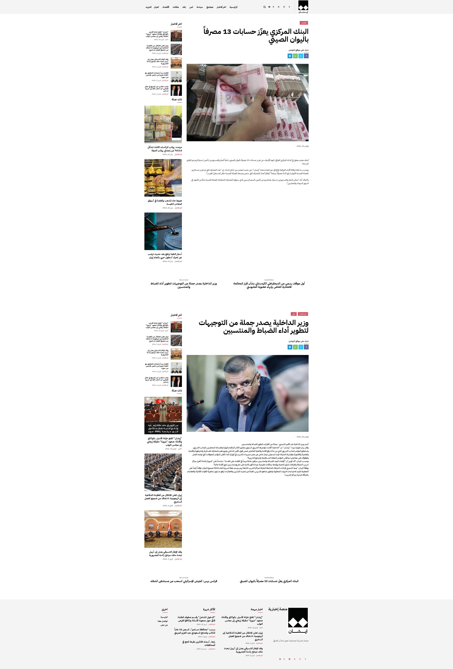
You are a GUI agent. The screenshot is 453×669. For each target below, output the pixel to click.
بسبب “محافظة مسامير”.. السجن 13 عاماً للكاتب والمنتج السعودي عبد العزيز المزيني (194, 631)
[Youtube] (269, 7)
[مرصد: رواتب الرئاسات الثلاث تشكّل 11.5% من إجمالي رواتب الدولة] (163, 124)
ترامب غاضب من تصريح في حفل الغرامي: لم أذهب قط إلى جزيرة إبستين (156, 88)
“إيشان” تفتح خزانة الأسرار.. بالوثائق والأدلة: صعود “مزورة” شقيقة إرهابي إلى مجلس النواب (157, 34)
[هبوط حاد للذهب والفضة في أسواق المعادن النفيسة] (163, 178)
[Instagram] (284, 7)
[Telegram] (290, 56)
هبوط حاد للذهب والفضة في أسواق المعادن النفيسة (165, 202)
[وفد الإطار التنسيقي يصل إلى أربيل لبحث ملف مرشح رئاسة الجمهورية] (176, 63)
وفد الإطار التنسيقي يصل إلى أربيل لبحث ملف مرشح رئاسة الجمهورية (157, 61)
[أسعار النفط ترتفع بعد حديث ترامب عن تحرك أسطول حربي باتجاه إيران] (163, 231)
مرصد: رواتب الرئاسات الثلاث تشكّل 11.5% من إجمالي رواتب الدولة (165, 148)
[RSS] (279, 7)
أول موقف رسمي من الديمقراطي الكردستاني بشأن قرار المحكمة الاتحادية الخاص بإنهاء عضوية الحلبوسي (269, 285)
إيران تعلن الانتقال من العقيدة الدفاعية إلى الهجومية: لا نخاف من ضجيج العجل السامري (157, 47)
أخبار (166, 39)
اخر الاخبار (165, 53)
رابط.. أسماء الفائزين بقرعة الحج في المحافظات (198, 643)
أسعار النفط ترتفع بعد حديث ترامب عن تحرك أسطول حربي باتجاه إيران (165, 255)
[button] (264, 7)
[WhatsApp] (295, 56)
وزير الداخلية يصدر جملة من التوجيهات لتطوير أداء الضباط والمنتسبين (184, 285)
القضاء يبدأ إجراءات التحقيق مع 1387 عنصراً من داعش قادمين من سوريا (156, 75)
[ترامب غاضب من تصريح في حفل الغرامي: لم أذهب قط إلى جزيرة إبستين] (176, 90)
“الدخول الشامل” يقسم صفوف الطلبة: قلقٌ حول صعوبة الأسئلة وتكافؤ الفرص (196, 618)
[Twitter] (273, 7)
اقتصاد (303, 22)
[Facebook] (289, 7)
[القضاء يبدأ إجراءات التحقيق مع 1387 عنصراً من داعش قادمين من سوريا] (176, 76)
